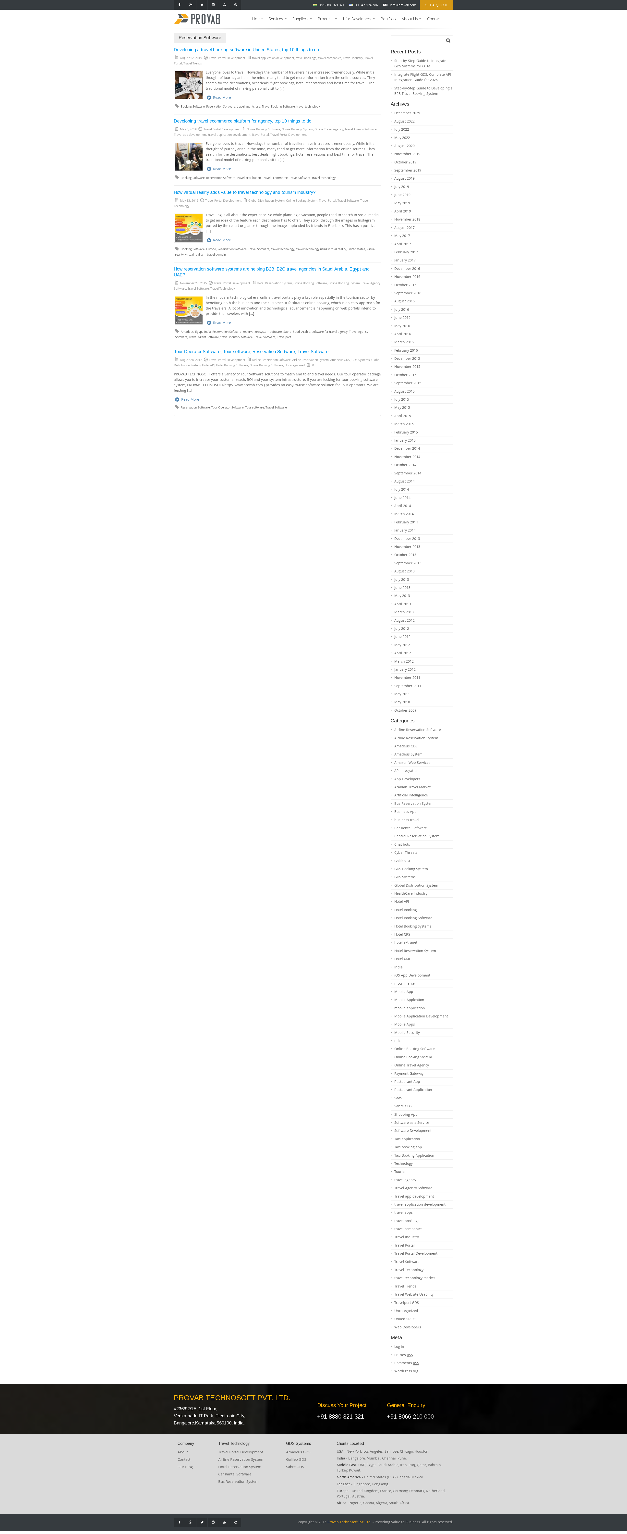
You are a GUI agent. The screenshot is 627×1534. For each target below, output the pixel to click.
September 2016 (407, 293)
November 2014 (407, 456)
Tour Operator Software (227, 407)
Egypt (199, 332)
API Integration (406, 770)
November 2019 (407, 153)
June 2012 (402, 636)
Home (257, 19)
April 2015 (402, 415)
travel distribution (249, 178)
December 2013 (407, 538)
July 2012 (401, 628)
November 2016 (407, 276)
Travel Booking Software (278, 106)
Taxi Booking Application (414, 1155)
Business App (405, 811)
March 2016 (404, 342)
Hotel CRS (402, 934)
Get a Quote (436, 4)
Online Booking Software (263, 129)
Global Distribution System (266, 200)
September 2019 (407, 170)
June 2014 (402, 497)
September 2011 (407, 685)
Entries (403, 1354)
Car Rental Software (410, 828)
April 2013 (402, 604)
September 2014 (407, 473)
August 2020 (404, 145)
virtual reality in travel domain (205, 254)
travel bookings (306, 58)
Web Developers (407, 1327)
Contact (184, 1459)
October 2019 (405, 162)
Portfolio (388, 19)
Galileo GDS (403, 860)
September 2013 (407, 563)
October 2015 (405, 374)
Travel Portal (260, 134)
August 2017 (404, 227)
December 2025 (407, 113)
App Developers (407, 779)
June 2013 (402, 587)
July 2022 (401, 129)
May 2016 (402, 325)
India (398, 967)
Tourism (401, 1171)
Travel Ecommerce (275, 178)
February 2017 (406, 252)
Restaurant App (407, 1081)
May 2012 (402, 645)
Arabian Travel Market (412, 787)
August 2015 (404, 391)
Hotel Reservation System (274, 283)
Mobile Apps (404, 1024)
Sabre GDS (403, 1106)
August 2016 (404, 301)
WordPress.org (406, 1371)
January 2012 (405, 669)
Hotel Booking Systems (412, 926)
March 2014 (404, 513)
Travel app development (190, 134)
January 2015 (405, 440)
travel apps (403, 1212)
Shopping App (406, 1114)
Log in (399, 1346)
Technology (403, 1163)
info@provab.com (403, 5)
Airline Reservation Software (271, 360)
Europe (211, 249)
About (183, 1451)
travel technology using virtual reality (321, 249)
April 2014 (402, 505)
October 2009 (405, 710)
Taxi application (407, 1139)
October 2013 (405, 554)
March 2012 (404, 661)
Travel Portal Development (288, 134)
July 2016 (401, 309)
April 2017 (402, 244)
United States (405, 1318)
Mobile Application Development (421, 1016)
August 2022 (404, 121)
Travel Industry (353, 58)
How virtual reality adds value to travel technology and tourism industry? (244, 192)
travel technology (308, 106)
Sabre (287, 332)
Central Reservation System (416, 836)
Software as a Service (411, 1122)
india (207, 332)
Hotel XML (402, 958)
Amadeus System (408, 754)
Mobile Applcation (409, 999)
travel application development (273, 58)
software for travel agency (330, 332)
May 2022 (402, 137)
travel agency (405, 1179)
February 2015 (406, 432)
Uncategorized (295, 365)
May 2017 (402, 235)
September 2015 (407, 383)
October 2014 (405, 464)
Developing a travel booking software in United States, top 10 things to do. (247, 49)
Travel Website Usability (414, 1294)
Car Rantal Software (234, 1474)
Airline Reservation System (310, 360)
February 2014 (406, 522)
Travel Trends (192, 63)
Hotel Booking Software (232, 365)
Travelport (284, 337)
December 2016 (407, 268)
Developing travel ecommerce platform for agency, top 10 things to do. (243, 121)
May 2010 (402, 702)
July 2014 (401, 489)
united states (356, 249)
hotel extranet (405, 942)
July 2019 (401, 186)
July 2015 (401, 399)
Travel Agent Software (204, 337)
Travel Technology (222, 288)
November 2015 (407, 366)
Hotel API (208, 365)
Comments (406, 1363)
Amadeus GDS (340, 360)
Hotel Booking (405, 909)
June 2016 (402, 317)
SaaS (398, 1098)
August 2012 (404, 620)
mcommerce (404, 983)
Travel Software (300, 178)
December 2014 (407, 448)
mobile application (409, 1008)
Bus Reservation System (414, 803)
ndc (397, 1040)
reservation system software (262, 332)
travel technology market (414, 1277)
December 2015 (407, 358)
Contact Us (436, 19)
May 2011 (402, 694)
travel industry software (236, 337)
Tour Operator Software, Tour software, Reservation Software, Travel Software (251, 351)
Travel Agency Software (361, 129)
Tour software (254, 407)
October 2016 (405, 285)
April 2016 (402, 334)
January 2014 (405, 530)
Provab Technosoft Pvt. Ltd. (349, 1522)
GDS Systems (360, 360)
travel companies (329, 58)
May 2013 (402, 595)
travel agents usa (248, 106)
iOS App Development (412, 975)
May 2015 (402, 407)
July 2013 (401, 579)
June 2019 (402, 194)
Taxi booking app (408, 1147)
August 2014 (404, 481)
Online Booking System (297, 129)
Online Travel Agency (328, 129)
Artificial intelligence (411, 795)
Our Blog (185, 1466)
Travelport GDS (406, 1302)
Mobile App (403, 991)
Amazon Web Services (412, 762)
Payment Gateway (408, 1073)
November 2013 (407, 546)
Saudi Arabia (301, 332)
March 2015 (404, 423)
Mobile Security (407, 1032)
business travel (406, 819)
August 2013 (404, 571)
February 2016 (406, 350)
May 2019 (402, 203)
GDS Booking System (411, 868)
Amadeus (187, 332)
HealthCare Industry (410, 893)
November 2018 (407, 219)
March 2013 (404, 612)
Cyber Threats (405, 852)
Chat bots (402, 844)
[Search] (448, 40)
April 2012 (402, 653)
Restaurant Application (413, 1089)
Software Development (413, 1130)
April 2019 (402, 211)
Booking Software (193, 106)
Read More (222, 97)
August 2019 (404, 178)
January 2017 (405, 260)
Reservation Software (220, 106)
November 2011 (407, 677)
